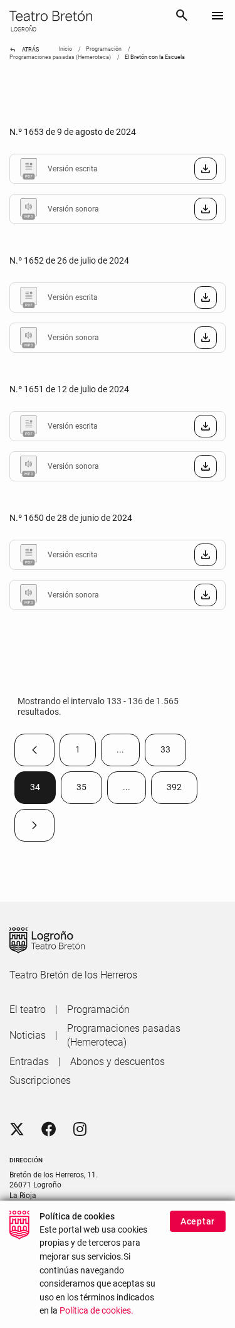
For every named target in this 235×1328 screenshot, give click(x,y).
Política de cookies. (96, 1310)
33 (173, 752)
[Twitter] (16, 1129)
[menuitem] (27, 1010)
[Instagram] (79, 1129)
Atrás (24, 49)
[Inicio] (87, 16)
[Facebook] (48, 1129)
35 (89, 790)
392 (182, 790)
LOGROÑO (22, 29)
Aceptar (197, 1221)
